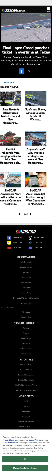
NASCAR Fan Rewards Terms (26, 385)
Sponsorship (26, 317)
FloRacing (26, 411)
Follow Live (26, 343)
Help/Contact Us (26, 262)
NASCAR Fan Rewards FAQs (26, 390)
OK (25, 459)
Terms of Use (26, 277)
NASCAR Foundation (26, 375)
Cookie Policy (34, 440)
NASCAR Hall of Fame (26, 427)
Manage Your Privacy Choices (25, 468)
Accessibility (26, 288)
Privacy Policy (26, 293)
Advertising (26, 312)
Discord (38, 248)
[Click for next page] (30, 214)
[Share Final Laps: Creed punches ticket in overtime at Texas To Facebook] (22, 71)
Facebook (17, 238)
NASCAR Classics (26, 349)
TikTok (39, 243)
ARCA (26, 406)
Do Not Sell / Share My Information (26, 298)
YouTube (18, 248)
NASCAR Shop (26, 354)
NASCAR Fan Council (26, 380)
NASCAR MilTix (26, 370)
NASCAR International (26, 422)
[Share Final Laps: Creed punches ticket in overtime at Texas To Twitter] (29, 71)
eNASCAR (26, 417)
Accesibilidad (26, 283)
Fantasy (26, 328)
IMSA (26, 401)
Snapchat (17, 243)
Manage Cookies (7, 308)
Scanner (26, 333)
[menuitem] (26, 308)
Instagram (39, 238)
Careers (26, 272)
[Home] (14, 10)
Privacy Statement (10, 440)
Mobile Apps (26, 338)
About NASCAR (26, 267)
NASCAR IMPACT (26, 365)
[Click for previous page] (19, 214)
